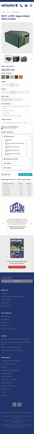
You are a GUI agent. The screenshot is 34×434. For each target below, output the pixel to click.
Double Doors (18, 99)
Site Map (4, 395)
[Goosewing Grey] (12, 77)
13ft (13, 92)
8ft (7, 85)
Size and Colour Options (9, 329)
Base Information (7, 383)
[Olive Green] (3, 77)
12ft (17, 85)
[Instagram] (19, 404)
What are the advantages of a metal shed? (15, 339)
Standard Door (6, 99)
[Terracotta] (21, 77)
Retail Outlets (5, 299)
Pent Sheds (5, 319)
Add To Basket (26, 174)
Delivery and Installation (9, 379)
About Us (4, 293)
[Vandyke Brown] (16, 77)
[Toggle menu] (31, 5)
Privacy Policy (5, 389)
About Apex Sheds (7, 66)
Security (4, 367)
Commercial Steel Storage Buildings (13, 296)
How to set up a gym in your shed (12, 350)
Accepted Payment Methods (10, 361)
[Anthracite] (7, 77)
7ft (3, 92)
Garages (4, 322)
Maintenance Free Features (10, 370)
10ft (12, 85)
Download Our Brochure (17, 267)
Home (3, 12)
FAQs (3, 392)
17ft (17, 92)
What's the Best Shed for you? (11, 347)
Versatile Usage (6, 376)
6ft (3, 85)
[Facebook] (14, 404)
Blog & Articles (6, 306)
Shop (8, 12)
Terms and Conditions (8, 386)
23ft (27, 92)
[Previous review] (3, 224)
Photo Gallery (5, 325)
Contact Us (5, 303)
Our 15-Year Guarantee (8, 364)
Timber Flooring (6, 373)
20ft (22, 92)
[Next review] (31, 224)
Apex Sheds (5, 316)
